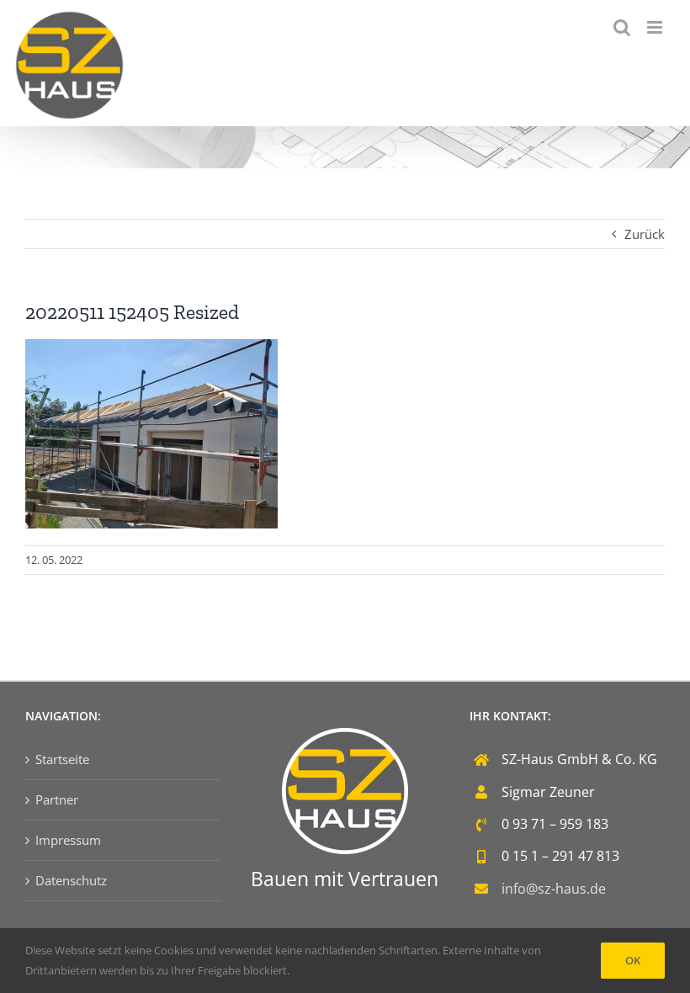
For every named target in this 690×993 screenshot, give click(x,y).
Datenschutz (71, 880)
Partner (56, 799)
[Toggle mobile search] (621, 27)
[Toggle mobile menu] (656, 27)
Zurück (644, 234)
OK (632, 960)
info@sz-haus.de (554, 888)
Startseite (62, 759)
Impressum (68, 839)
